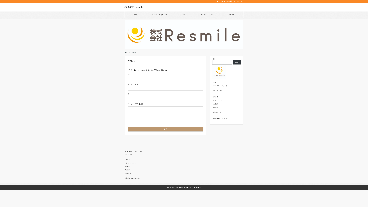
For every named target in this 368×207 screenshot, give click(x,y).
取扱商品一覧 (217, 112)
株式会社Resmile (134, 7)
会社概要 (231, 15)
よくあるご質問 (217, 90)
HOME (136, 15)
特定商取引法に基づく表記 (221, 118)
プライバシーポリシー (208, 15)
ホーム (220, 1)
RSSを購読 (229, 1)
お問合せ (184, 15)
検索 (213, 59)
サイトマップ (239, 1)
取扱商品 (215, 107)
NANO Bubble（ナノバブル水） (160, 16)
